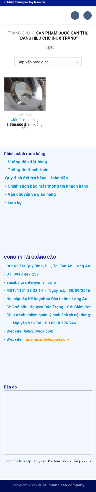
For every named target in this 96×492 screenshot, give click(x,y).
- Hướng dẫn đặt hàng (25, 161)
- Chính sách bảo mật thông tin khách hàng (46, 186)
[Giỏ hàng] (75, 15)
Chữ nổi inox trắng (24, 120)
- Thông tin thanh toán (26, 169)
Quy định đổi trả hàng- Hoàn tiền (36, 177)
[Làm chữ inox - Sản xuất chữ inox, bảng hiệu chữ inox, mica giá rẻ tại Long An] (40, 15)
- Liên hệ (13, 202)
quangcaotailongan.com (47, 339)
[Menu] (7, 15)
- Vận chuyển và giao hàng (30, 194)
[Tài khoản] (87, 15)
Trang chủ (19, 33)
